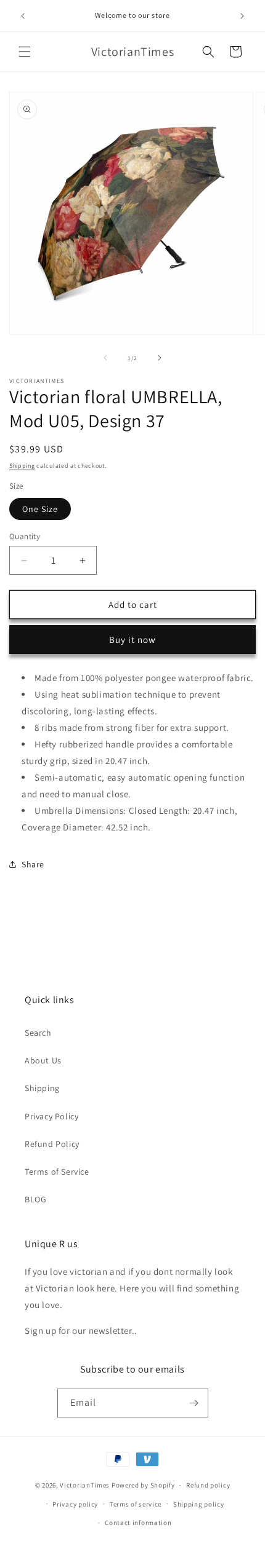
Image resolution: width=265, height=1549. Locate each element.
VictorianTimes (85, 1485)
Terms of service (135, 1504)
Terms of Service (57, 1171)
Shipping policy (198, 1504)
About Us (43, 1060)
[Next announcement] (242, 16)
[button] (24, 51)
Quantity (24, 536)
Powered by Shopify (143, 1485)
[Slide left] (105, 357)
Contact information (138, 1522)
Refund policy (208, 1485)
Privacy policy (75, 1504)
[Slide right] (159, 357)
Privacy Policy (51, 1116)
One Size (40, 508)
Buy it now (132, 639)
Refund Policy (52, 1143)
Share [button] (33, 864)
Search (38, 1032)
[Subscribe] (194, 1403)
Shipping (22, 466)
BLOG (35, 1199)
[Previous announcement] (22, 16)
